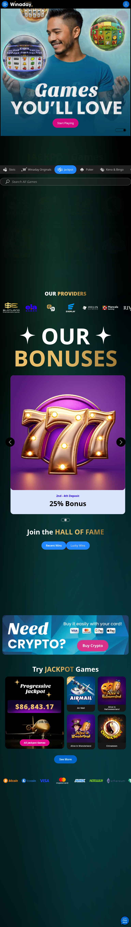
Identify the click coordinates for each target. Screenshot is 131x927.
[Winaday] (22, 5)
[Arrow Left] (10, 442)
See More (65, 273)
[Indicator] (63, 520)
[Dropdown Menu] (5, 4)
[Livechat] (125, 921)
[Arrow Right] (121, 442)
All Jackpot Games (34, 742)
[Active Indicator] (68, 520)
